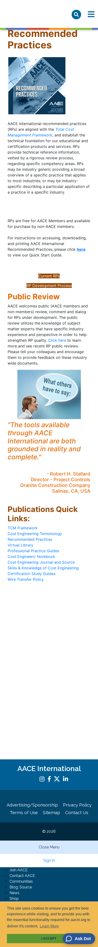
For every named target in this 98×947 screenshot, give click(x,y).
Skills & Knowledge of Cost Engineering (43, 568)
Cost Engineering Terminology (35, 533)
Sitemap (51, 812)
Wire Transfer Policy (26, 579)
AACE (24, 14)
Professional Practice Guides (33, 550)
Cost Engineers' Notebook (31, 556)
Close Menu (49, 847)
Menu (91, 14)
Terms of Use (24, 812)
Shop (14, 898)
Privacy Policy (77, 804)
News (15, 893)
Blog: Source (21, 887)
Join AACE (19, 870)
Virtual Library (20, 545)
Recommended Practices (30, 539)
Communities (21, 881)
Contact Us (76, 812)
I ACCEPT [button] (49, 938)
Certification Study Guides (31, 573)
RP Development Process (49, 285)
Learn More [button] (49, 926)
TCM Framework (23, 528)
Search (76, 14)
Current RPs (49, 276)
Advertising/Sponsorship (32, 804)
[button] (79, 938)
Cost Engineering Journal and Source (41, 562)
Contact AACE (22, 875)
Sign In (49, 860)
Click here (57, 340)
